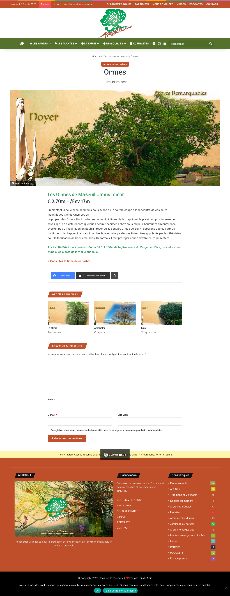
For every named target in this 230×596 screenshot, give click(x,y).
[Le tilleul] (68, 313)
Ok (97, 590)
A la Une (175, 488)
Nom (51, 399)
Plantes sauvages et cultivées (187, 535)
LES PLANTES (65, 43)
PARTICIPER (142, 4)
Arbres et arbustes (181, 506)
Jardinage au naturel (182, 523)
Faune (173, 541)
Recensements (178, 483)
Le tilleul (52, 328)
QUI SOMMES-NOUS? (119, 4)
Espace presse (178, 558)
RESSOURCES (114, 43)
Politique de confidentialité (120, 590)
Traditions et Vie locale (183, 494)
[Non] (225, 588)
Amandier (99, 328)
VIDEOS (181, 4)
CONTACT (212, 4)
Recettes (175, 512)
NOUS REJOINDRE (163, 4)
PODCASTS (196, 4)
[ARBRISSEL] (115, 23)
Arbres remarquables (117, 56)
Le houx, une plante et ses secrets (72, 4)
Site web (123, 414)
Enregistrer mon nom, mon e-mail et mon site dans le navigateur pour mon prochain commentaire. (107, 430)
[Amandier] (115, 313)
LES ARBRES (40, 43)
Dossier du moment (181, 500)
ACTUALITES (140, 43)
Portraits (175, 546)
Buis (143, 328)
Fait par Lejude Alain (140, 578)
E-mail (52, 414)
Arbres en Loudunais (182, 518)
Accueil (98, 56)
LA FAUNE (90, 43)
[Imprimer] (114, 275)
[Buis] (161, 313)
